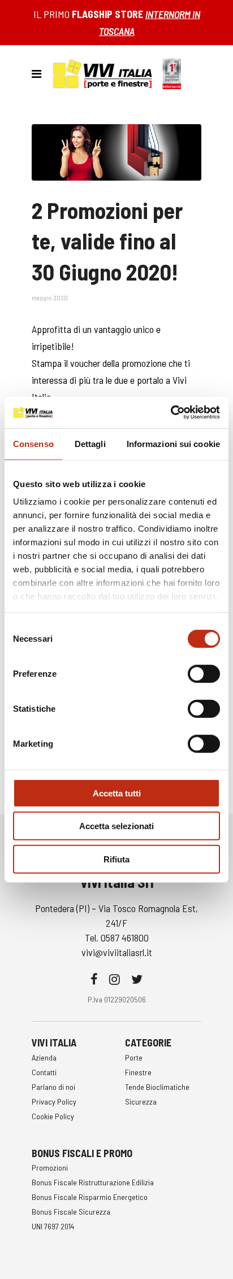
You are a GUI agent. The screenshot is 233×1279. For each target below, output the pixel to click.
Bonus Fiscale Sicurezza (71, 1211)
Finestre (138, 1072)
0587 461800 (125, 937)
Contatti (44, 1072)
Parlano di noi (53, 1087)
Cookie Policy (53, 1116)
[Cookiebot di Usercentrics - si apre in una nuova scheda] (170, 412)
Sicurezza (141, 1101)
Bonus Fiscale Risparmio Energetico (90, 1197)
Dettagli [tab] (90, 443)
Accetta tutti (117, 793)
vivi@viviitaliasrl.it (116, 952)
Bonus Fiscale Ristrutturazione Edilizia (93, 1182)
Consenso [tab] (33, 443)
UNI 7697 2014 (53, 1226)
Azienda (44, 1057)
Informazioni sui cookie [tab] (173, 443)
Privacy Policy (54, 1101)
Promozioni (50, 1167)
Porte (134, 1057)
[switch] (204, 673)
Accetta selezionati (116, 826)
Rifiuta (116, 859)
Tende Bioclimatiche (157, 1087)
